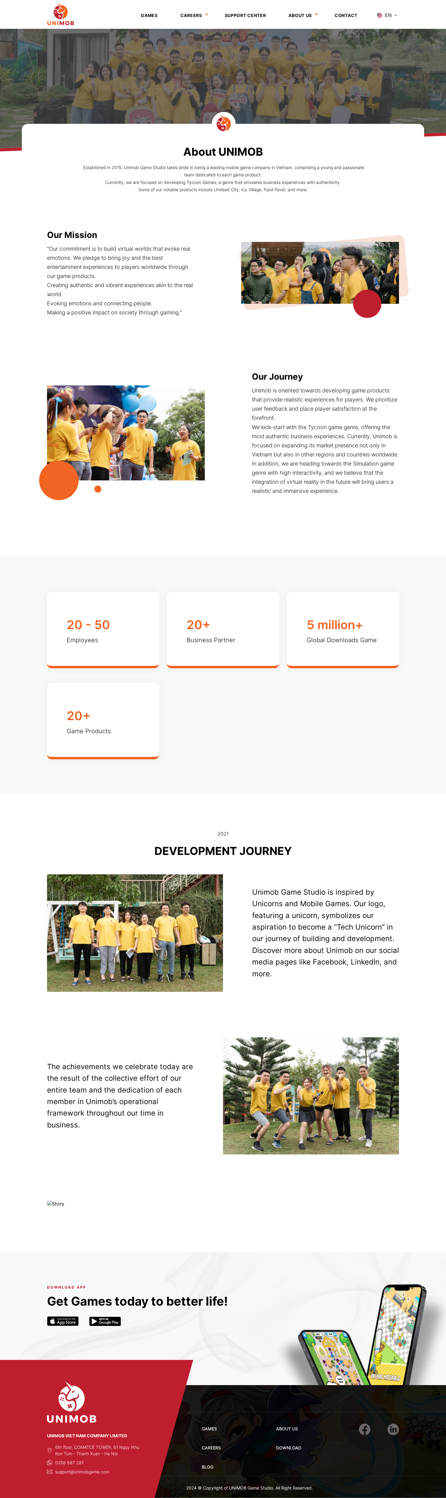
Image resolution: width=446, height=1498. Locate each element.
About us (300, 15)
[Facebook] (364, 1429)
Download (288, 1447)
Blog (207, 1466)
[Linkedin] (393, 1429)
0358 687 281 (69, 1462)
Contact (346, 15)
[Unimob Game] (70, 15)
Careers (191, 15)
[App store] (63, 1321)
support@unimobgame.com (82, 1471)
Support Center (245, 15)
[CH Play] (105, 1321)
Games (149, 15)
